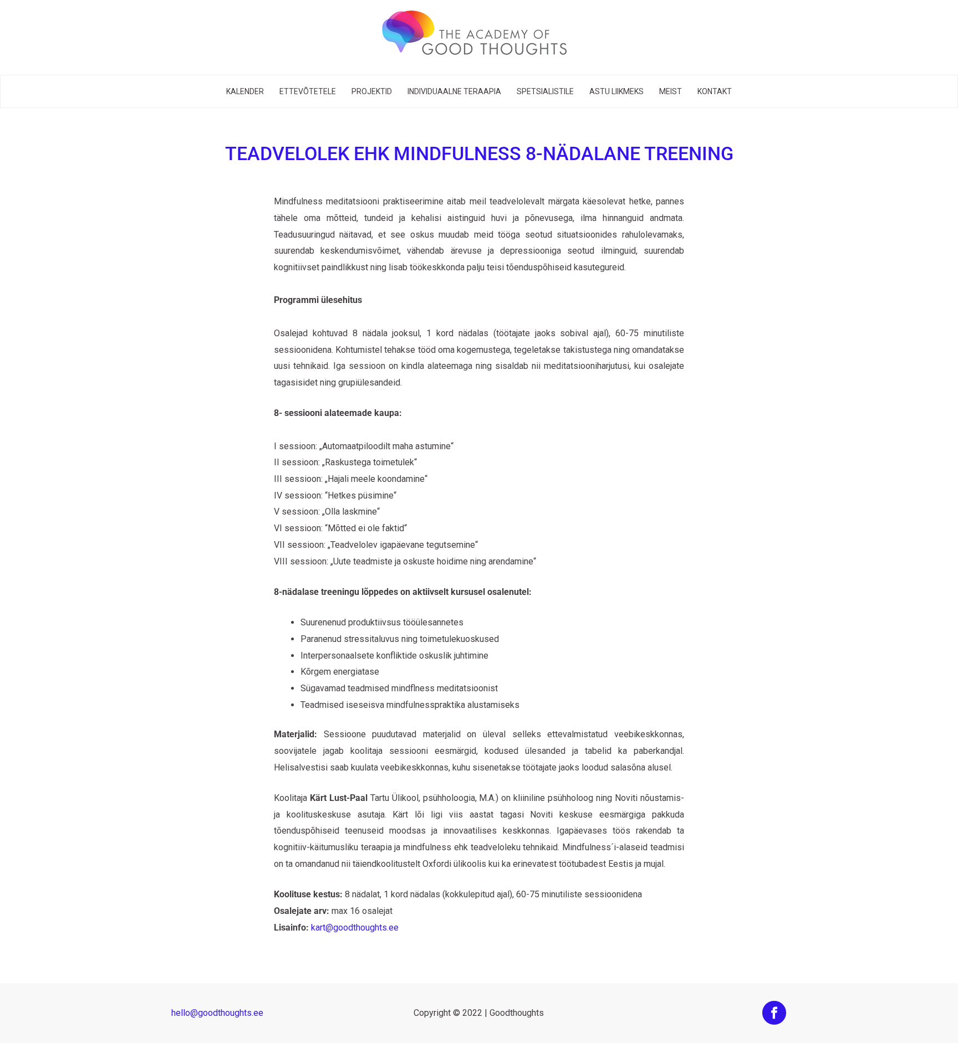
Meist (670, 91)
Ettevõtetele (307, 91)
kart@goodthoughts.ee (355, 927)
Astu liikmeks (616, 91)
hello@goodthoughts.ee (217, 1013)
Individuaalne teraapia (454, 91)
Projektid (371, 91)
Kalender (245, 91)
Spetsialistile (545, 91)
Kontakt (714, 91)
